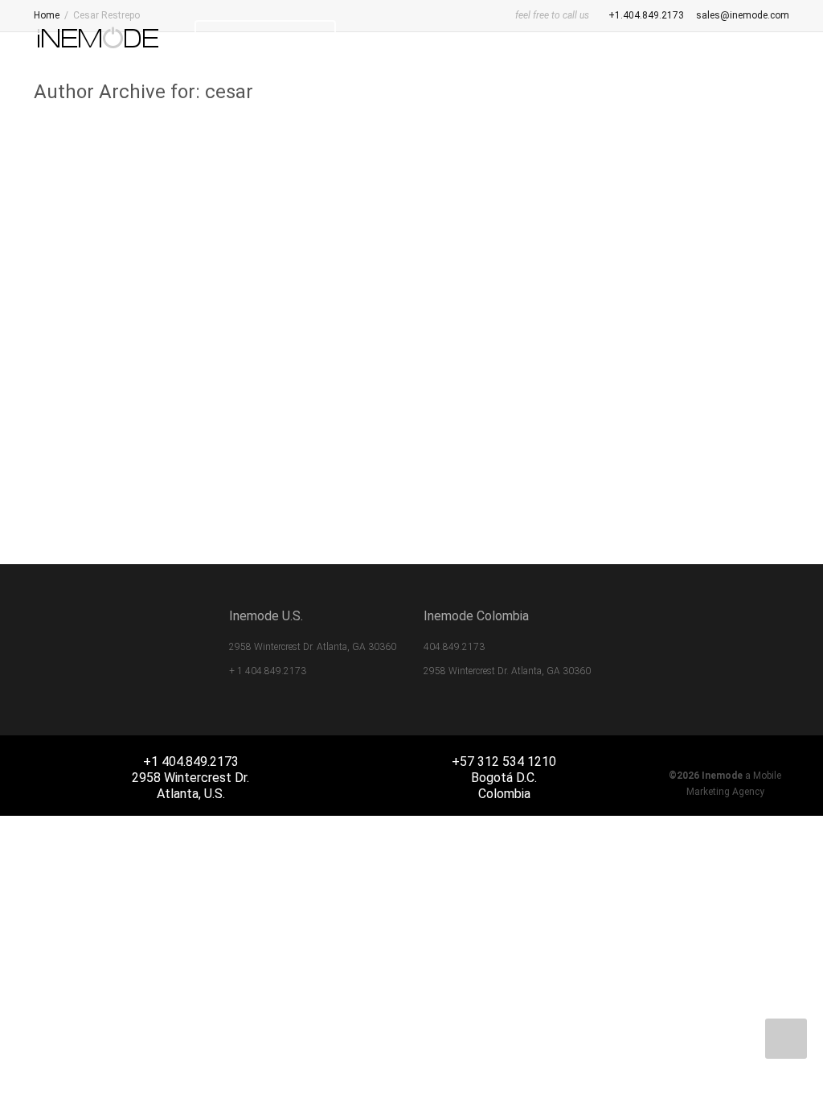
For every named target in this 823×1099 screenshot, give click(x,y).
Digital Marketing (694, 362)
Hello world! (114, 289)
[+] (152, 246)
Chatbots (166, 307)
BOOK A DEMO (274, 38)
